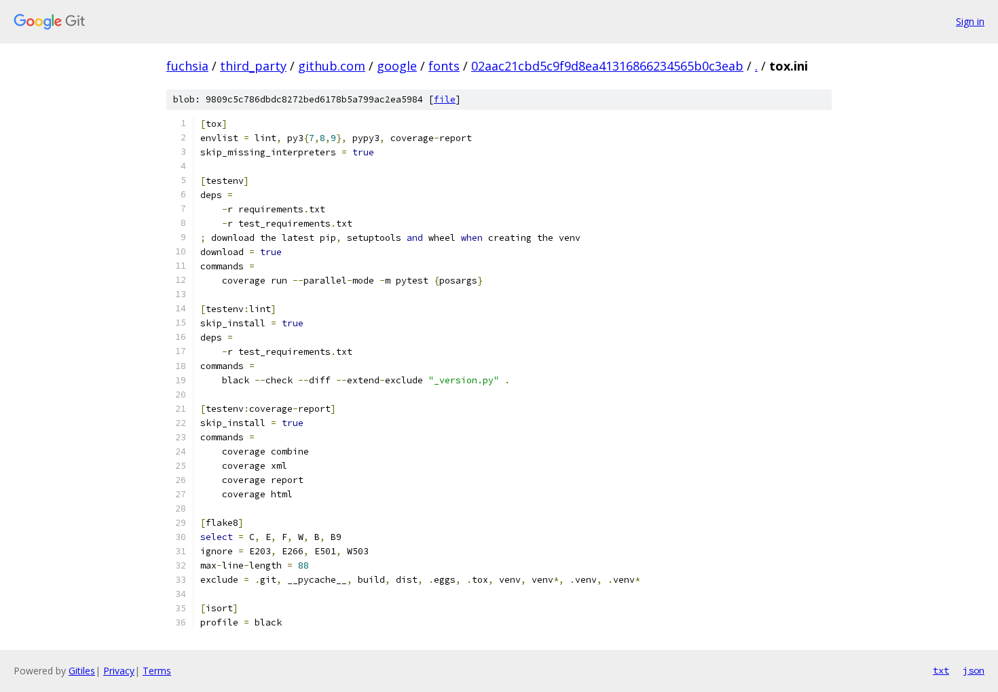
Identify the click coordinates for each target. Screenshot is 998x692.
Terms (157, 670)
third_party (253, 66)
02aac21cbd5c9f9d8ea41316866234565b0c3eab (607, 66)
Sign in (970, 21)
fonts (444, 66)
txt (941, 670)
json (973, 670)
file (445, 99)
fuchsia (187, 66)
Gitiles (82, 670)
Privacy (118, 670)
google (397, 66)
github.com (331, 66)
